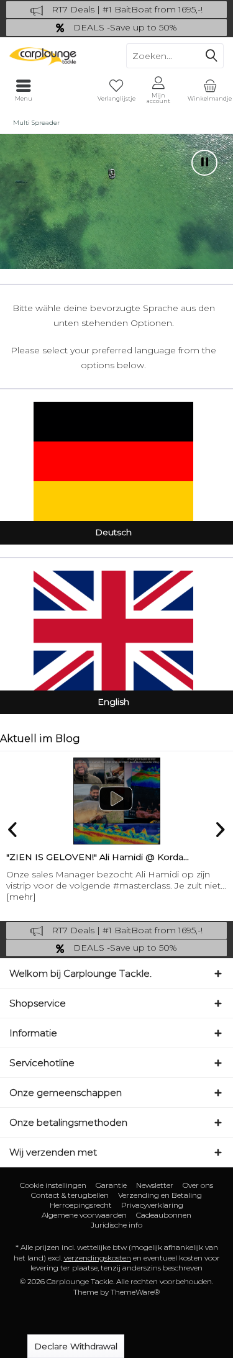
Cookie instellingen (53, 1185)
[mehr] (24, 896)
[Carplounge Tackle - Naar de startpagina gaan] (58, 55)
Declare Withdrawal (75, 1346)
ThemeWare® (135, 1292)
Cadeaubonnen (163, 1215)
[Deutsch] (113, 461)
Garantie (111, 1185)
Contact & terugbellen (70, 1195)
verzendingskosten (97, 1257)
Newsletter (154, 1185)
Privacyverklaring (152, 1205)
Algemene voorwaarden (84, 1215)
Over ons (198, 1185)
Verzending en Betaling (160, 1195)
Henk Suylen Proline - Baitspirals (78, 856)
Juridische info (116, 1224)
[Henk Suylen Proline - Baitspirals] (119, 801)
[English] (113, 630)
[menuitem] (209, 90)
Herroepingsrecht (81, 1205)
